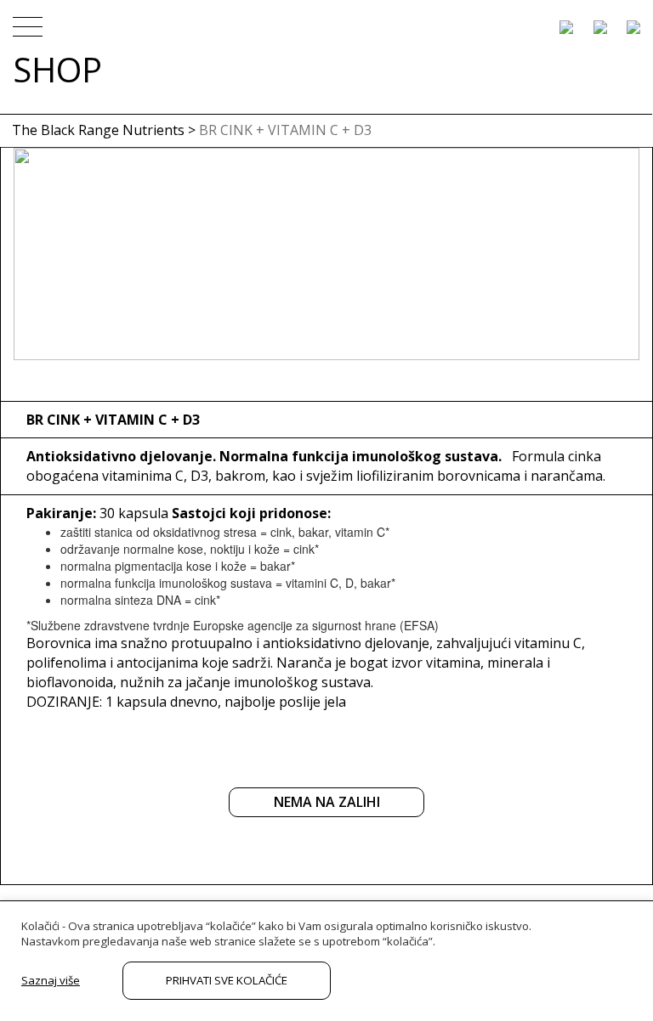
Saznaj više (50, 980)
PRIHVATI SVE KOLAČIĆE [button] (226, 980)
